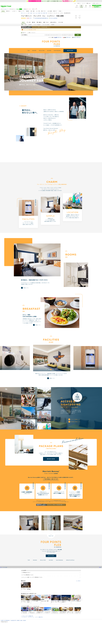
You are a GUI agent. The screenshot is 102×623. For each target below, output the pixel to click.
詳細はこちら (26, 287)
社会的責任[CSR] (13, 620)
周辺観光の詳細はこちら (76, 421)
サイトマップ (84, 3)
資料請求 (24, 620)
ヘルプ (75, 3)
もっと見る (78, 580)
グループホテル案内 (45, 24)
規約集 (21, 620)
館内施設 (30, 24)
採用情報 (18, 620)
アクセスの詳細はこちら (76, 419)
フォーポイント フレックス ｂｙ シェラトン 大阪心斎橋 (42, 16)
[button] (30, 582)
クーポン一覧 (60, 22)
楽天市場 (94, 3)
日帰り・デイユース (32, 32)
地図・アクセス (46, 22)
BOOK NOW (70, 50)
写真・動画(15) (39, 22)
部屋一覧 (33, 22)
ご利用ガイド (79, 3)
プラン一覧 (28, 22)
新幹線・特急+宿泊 (77, 37)
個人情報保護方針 (7, 620)
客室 (26, 24)
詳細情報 (52, 24)
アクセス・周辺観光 (37, 24)
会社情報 (2, 620)
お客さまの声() (53, 22)
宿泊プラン (24, 32)
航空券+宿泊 (59, 37)
